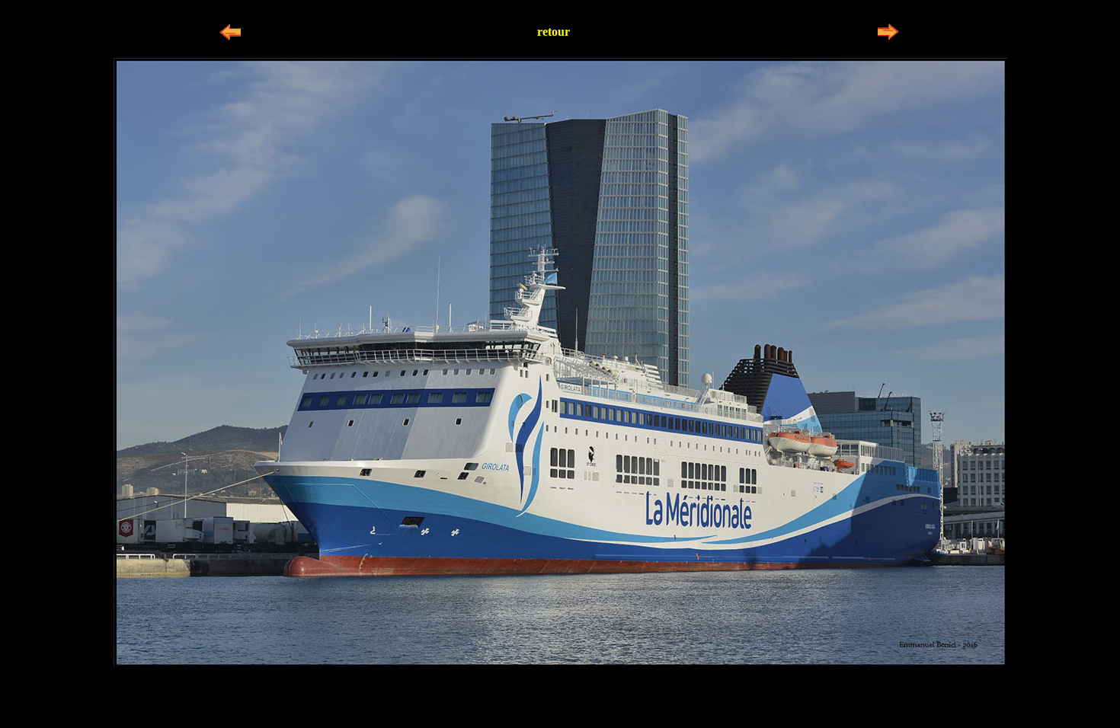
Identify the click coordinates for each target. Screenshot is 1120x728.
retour (553, 31)
